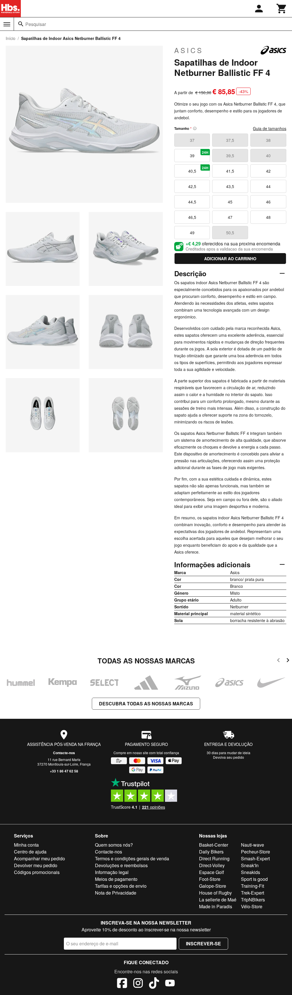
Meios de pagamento (116, 879)
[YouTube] (170, 983)
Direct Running (214, 858)
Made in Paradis (215, 906)
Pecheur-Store (255, 851)
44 (268, 186)
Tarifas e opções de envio (121, 886)
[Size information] (195, 128)
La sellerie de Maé (217, 899)
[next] (288, 661)
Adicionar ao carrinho (230, 258)
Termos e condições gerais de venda (132, 858)
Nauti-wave (252, 844)
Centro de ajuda (30, 851)
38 (268, 140)
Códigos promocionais (37, 872)
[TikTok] (154, 983)
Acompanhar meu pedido (39, 858)
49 (192, 232)
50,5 (230, 232)
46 (268, 202)
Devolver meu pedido (35, 865)
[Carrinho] (281, 8)
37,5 (230, 140)
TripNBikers (253, 899)
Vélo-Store (251, 906)
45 (230, 202)
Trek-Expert (252, 892)
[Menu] (7, 24)
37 (192, 140)
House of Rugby (215, 892)
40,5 (198, 169)
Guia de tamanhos (269, 128)
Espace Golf (211, 872)
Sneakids (250, 872)
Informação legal (112, 872)
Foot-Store (209, 879)
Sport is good (254, 879)
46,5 (192, 217)
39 (199, 154)
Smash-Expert (255, 858)
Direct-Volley (212, 865)
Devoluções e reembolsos (121, 865)
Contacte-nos (64, 752)
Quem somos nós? (114, 844)
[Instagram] (138, 983)
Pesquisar (35, 24)
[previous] (278, 661)
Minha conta (26, 844)
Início (10, 38)
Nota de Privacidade (115, 892)
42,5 (192, 186)
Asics (188, 50)
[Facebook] (122, 983)
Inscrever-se (203, 943)
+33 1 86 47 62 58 (64, 771)
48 (268, 217)
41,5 (230, 171)
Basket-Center (213, 844)
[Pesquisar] (20, 24)
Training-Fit (252, 886)
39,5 (230, 155)
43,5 (230, 186)
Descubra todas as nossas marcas (146, 703)
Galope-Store (212, 886)
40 (268, 155)
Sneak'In (250, 865)
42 (268, 171)
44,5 (192, 202)
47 (230, 217)
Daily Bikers (211, 851)
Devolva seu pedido (228, 757)
